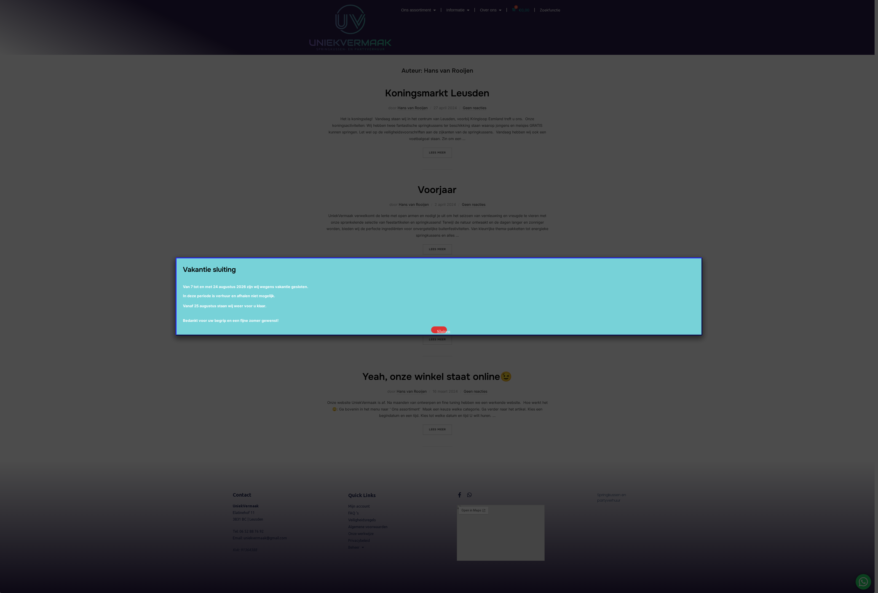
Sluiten (442, 331)
